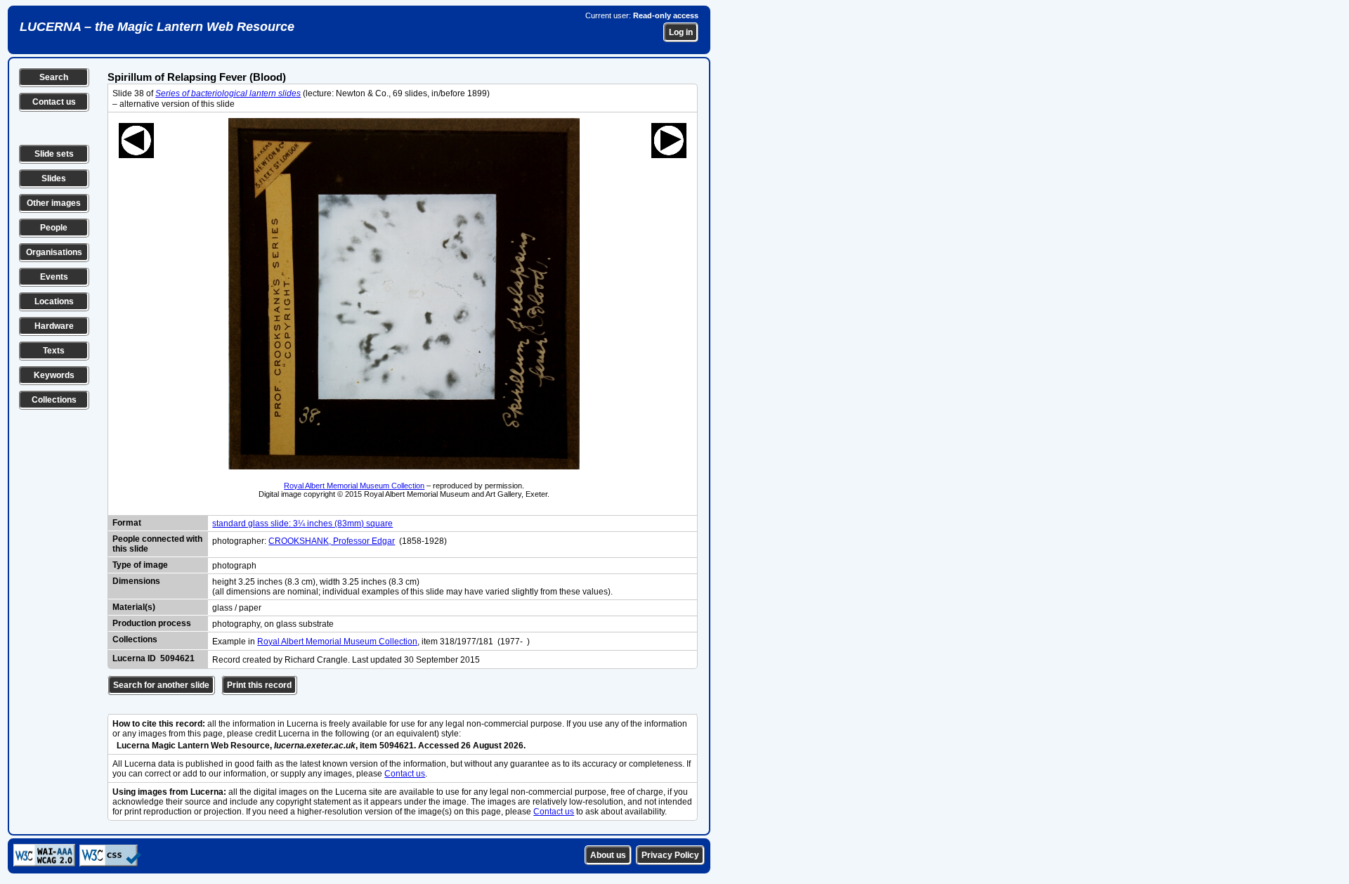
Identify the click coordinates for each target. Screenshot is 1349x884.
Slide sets (54, 154)
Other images (54, 203)
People (53, 228)
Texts (54, 351)
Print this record (259, 685)
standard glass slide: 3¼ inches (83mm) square (302, 523)
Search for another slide (161, 685)
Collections (54, 400)
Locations (54, 301)
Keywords (54, 375)
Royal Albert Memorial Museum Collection (354, 485)
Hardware (54, 326)
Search (53, 77)
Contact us (54, 102)
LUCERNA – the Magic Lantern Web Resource (157, 27)
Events (54, 277)
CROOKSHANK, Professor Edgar (331, 541)
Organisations (54, 252)
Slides (53, 178)
